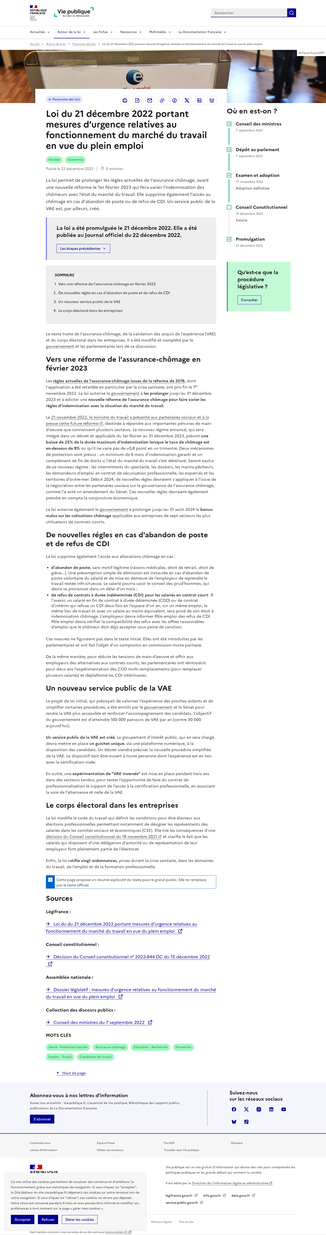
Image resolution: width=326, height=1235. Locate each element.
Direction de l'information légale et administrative (230, 1183)
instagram (258, 1109)
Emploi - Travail (60, 1057)
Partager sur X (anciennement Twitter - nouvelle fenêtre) (187, 100)
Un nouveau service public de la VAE (89, 301)
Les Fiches (100, 32)
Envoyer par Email (149, 100)
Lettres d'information (43, 1150)
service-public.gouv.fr (182, 1202)
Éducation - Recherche (151, 1047)
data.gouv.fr (241, 1195)
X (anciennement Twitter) (246, 1109)
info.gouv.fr (212, 1195)
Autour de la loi (69, 32)
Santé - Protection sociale (68, 1047)
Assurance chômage (110, 1047)
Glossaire (237, 1143)
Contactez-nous (40, 1143)
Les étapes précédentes (80, 248)
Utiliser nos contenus (110, 1150)
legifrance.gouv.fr (179, 1195)
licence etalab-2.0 (116, 1232)
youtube (283, 1109)
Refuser (48, 1219)
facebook (234, 1109)
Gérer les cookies (79, 1219)
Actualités (37, 32)
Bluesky (234, 1121)
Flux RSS (169, 1143)
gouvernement (60, 346)
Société (54, 159)
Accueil (34, 44)
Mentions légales (162, 1222)
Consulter (249, 300)
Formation (183, 1047)
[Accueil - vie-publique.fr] (74, 13)
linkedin (271, 1109)
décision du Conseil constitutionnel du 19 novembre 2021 (101, 837)
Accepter (23, 1219)
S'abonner (42, 1119)
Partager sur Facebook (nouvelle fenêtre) (174, 100)
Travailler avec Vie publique (181, 1150)
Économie (75, 159)
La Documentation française (200, 32)
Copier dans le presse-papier (162, 100)
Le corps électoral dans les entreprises (90, 310)
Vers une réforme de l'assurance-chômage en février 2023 (107, 284)
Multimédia (157, 32)
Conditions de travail (96, 1057)
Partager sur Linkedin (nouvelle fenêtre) (199, 100)
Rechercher (291, 12)
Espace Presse (106, 1143)
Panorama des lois (84, 44)
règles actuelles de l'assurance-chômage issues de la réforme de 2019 (119, 381)
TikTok (246, 1121)
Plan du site (186, 1222)
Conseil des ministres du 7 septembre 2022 (99, 1022)
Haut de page (73, 1073)
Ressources (128, 32)
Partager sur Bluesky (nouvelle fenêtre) (211, 100)
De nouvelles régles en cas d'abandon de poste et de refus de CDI (114, 292)
